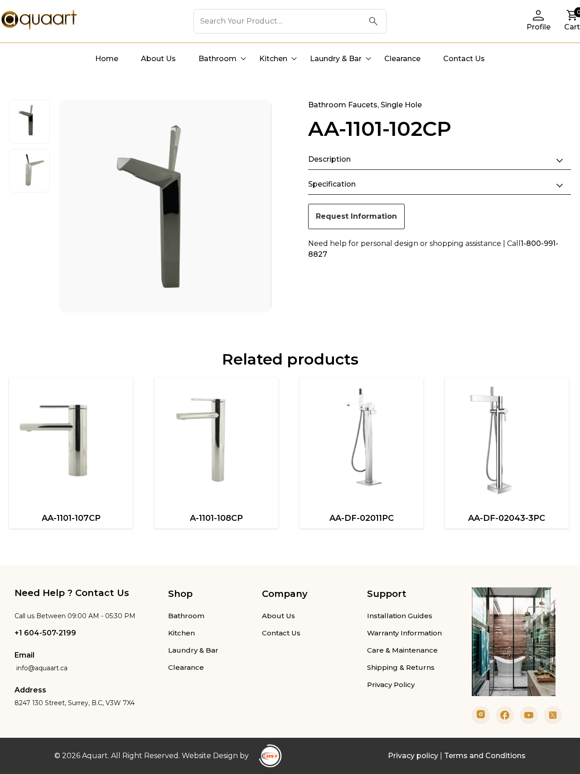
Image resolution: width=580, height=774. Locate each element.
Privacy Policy (391, 684)
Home (106, 58)
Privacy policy (413, 755)
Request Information (356, 216)
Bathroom (217, 58)
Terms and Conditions (485, 755)
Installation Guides (399, 615)
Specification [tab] (332, 184)
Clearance (402, 58)
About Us (158, 58)
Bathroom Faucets (342, 105)
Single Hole (401, 105)
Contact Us (464, 58)
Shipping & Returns (401, 667)
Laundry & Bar (336, 58)
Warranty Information (404, 633)
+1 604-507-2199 (45, 633)
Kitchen (273, 58)
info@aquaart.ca (41, 668)
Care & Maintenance (402, 650)
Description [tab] (329, 159)
